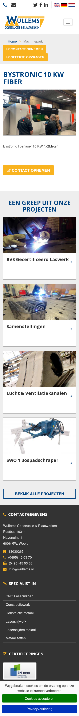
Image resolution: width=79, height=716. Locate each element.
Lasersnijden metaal (21, 629)
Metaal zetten (16, 638)
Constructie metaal (20, 612)
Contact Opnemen (26, 49)
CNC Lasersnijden (19, 596)
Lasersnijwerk (16, 621)
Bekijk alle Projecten (39, 493)
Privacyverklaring (39, 708)
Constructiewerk (18, 604)
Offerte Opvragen (27, 57)
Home (12, 41)
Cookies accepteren (40, 698)
